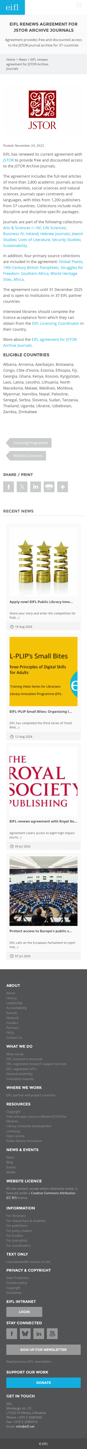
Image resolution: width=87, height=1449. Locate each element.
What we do (15, 1054)
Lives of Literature (34, 239)
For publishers (16, 1225)
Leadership (14, 1003)
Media (10, 1172)
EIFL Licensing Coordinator (55, 323)
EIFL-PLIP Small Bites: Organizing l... (41, 712)
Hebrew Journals (55, 233)
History (11, 998)
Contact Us (14, 1037)
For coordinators (18, 1245)
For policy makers (19, 1230)
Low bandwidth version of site (28, 1262)
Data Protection (17, 1278)
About (10, 993)
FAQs (10, 1032)
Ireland (32, 233)
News (23, 59)
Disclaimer (14, 1292)
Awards (11, 1013)
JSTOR (8, 160)
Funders (12, 1023)
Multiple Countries (28, 455)
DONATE (43, 1383)
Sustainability (15, 245)
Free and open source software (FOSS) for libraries (36, 1118)
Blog (9, 1162)
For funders (14, 1235)
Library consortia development (28, 1126)
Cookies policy (16, 1282)
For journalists (16, 1240)
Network (12, 1018)
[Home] (12, 7)
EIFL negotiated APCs (21, 1069)
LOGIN (24, 1312)
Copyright (13, 1111)
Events (11, 1167)
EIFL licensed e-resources (24, 1059)
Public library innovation (24, 1141)
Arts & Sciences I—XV (22, 227)
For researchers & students (25, 1221)
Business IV (13, 233)
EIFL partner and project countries (31, 1095)
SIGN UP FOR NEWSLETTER (43, 1350)
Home (10, 59)
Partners (12, 1027)
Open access (15, 1136)
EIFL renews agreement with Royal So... (43, 821)
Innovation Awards (20, 1079)
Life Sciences (54, 227)
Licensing (13, 1131)
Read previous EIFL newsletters (28, 1361)
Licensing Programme (30, 442)
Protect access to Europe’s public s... (41, 931)
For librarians (16, 1215)
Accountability (16, 1008)
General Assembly (19, 1074)
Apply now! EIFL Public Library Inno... (41, 602)
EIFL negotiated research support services (36, 1064)
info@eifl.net (25, 1426)
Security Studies (66, 239)
